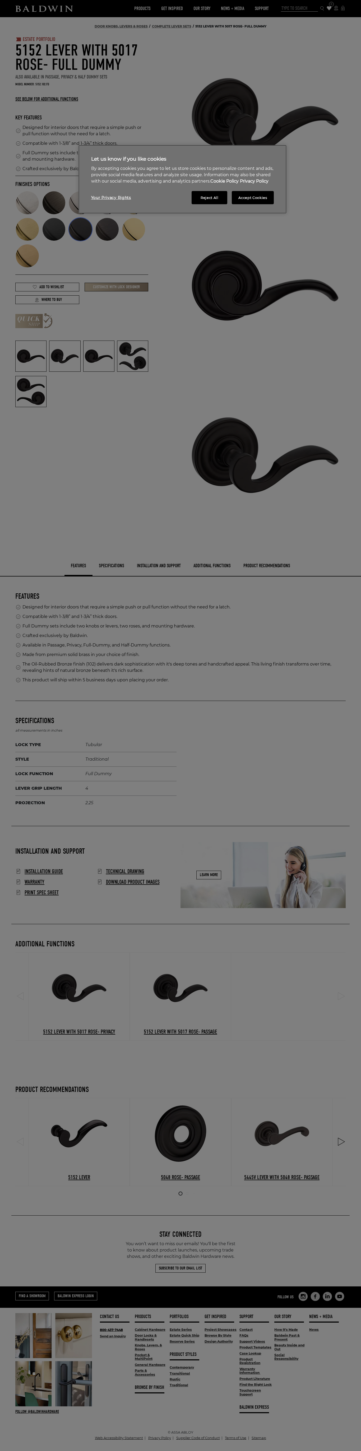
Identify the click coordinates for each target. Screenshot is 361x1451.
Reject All (210, 198)
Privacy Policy (254, 181)
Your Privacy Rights (111, 197)
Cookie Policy (224, 181)
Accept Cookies (252, 198)
